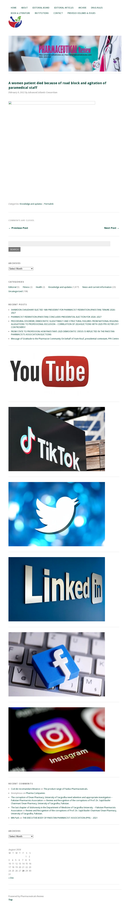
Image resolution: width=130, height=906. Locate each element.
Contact (58, 13)
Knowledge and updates (31, 204)
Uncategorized (15, 291)
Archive (82, 8)
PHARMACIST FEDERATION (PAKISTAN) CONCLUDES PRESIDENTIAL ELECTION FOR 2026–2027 (56, 317)
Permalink (48, 204)
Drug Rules (97, 8)
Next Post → (111, 228)
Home (13, 8)
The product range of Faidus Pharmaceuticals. (66, 789)
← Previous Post (18, 228)
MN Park (15, 818)
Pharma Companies (35, 793)
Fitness (26, 287)
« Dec (11, 878)
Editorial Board (40, 8)
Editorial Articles (64, 8)
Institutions (42, 13)
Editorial (12, 287)
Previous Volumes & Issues (81, 13)
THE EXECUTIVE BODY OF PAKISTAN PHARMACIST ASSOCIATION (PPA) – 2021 (60, 818)
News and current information (97, 287)
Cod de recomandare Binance (25, 789)
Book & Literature (20, 13)
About (24, 8)
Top (10, 899)
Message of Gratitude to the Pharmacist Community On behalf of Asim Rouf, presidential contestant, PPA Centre (65, 338)
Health (39, 287)
